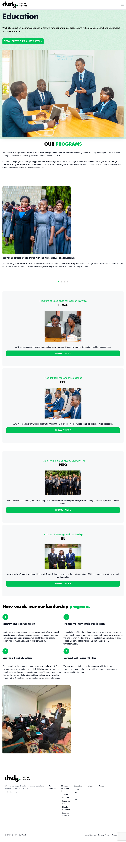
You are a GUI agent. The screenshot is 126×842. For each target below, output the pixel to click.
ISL (76, 800)
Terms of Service (89, 835)
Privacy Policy (103, 835)
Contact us (115, 835)
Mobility (65, 798)
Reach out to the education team (23, 41)
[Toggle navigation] (122, 5)
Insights (90, 786)
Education (78, 786)
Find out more (63, 353)
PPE (76, 793)
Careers (102, 786)
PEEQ (77, 796)
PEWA (77, 789)
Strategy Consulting (65, 788)
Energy (65, 794)
